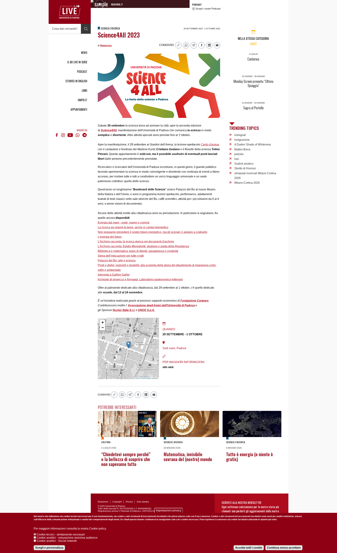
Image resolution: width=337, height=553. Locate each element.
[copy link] (178, 45)
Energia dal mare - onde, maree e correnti (123, 222)
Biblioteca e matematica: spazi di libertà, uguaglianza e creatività (138, 250)
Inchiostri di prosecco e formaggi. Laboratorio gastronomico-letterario (140, 279)
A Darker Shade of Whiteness (252, 144)
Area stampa (143, 502)
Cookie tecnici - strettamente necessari (61, 534)
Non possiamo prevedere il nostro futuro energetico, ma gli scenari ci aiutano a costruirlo (152, 232)
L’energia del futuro (110, 236)
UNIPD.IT (82, 100)
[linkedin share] (209, 45)
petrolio (239, 154)
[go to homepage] (70, 12)
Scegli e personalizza (49, 547)
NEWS (84, 53)
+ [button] (102, 322)
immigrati (240, 135)
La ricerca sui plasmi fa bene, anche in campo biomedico (133, 227)
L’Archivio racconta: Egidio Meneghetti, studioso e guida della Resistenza (143, 246)
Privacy (129, 502)
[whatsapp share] (186, 45)
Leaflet (137, 378)
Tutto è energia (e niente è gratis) (249, 456)
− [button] (102, 327)
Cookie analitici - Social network (57, 540)
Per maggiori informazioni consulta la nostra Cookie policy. (70, 528)
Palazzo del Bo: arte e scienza (117, 260)
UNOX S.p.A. (146, 310)
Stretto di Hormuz (245, 168)
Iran (236, 158)
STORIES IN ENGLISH (76, 81)
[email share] (217, 45)
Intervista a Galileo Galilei (114, 274)
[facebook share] (201, 45)
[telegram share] (194, 45)
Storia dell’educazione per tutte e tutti (121, 255)
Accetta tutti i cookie (248, 547)
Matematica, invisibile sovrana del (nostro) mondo (188, 456)
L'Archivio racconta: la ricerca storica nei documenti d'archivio (136, 241)
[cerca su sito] (86, 29)
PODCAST (82, 71)
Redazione (106, 45)
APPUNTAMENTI (79, 109)
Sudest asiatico (243, 163)
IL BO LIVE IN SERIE (77, 62)
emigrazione (242, 139)
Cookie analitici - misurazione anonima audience (67, 537)
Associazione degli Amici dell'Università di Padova (161, 305)
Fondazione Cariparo (194, 300)
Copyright (117, 502)
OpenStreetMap (146, 378)
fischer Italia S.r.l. (124, 310)
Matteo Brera (242, 149)
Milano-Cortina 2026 (247, 182)
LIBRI (84, 90)
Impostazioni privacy (168, 510)
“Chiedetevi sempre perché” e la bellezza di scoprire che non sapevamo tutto (126, 459)
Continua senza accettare (284, 547)
